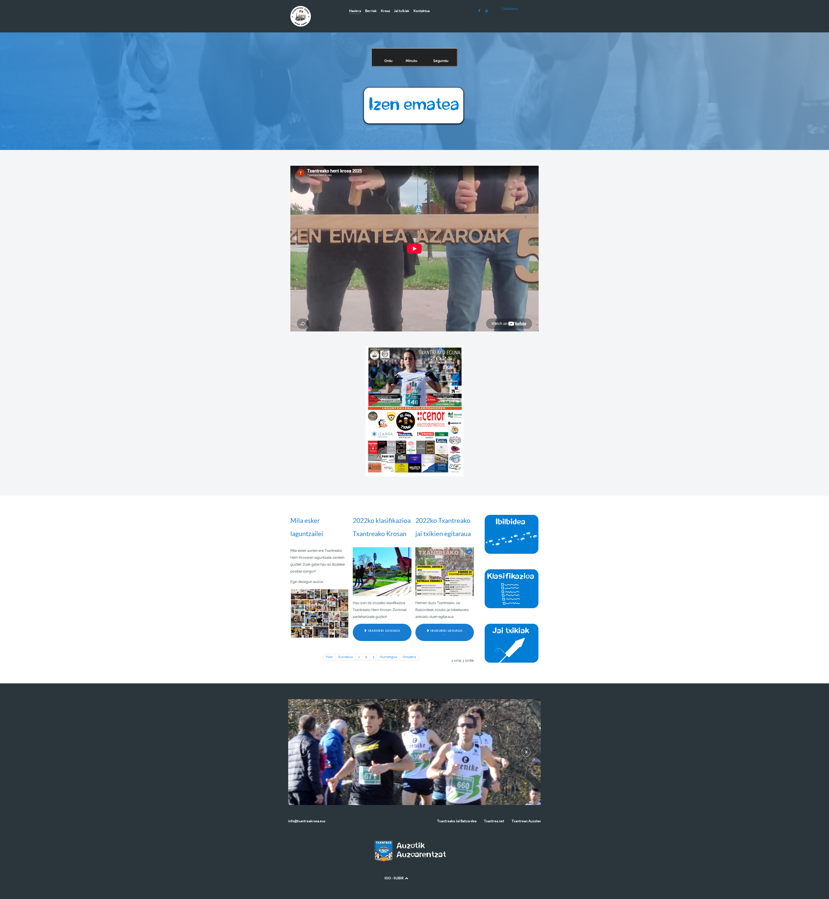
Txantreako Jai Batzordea (456, 821)
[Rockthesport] (414, 106)
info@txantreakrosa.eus (306, 821)
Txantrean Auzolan (526, 821)
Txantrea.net (494, 821)
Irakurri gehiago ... (383, 632)
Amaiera (409, 657)
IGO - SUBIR (394, 878)
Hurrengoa (388, 657)
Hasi (329, 657)
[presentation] (303, 752)
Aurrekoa (345, 657)
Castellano (509, 9)
